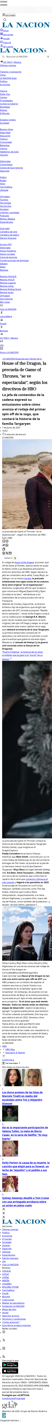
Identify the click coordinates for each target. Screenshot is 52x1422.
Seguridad (5, 132)
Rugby (3, 180)
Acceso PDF (6, 244)
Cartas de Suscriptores (11, 167)
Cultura (3, 139)
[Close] (3, 1209)
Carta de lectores (8, 257)
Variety (27, 578)
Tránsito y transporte (10, 71)
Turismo (4, 199)
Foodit (6, 38)
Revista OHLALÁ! (8, 276)
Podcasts (4, 215)
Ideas (2, 266)
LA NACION (8, 358)
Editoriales (5, 161)
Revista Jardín (7, 292)
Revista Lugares (8, 282)
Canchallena (6, 186)
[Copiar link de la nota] (3, 549)
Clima (3, 75)
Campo (3, 97)
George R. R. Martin (15, 1052)
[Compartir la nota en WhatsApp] (7, 545)
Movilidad (5, 107)
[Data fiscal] (4, 1417)
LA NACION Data (8, 78)
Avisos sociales (7, 254)
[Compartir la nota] (3, 545)
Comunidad (6, 142)
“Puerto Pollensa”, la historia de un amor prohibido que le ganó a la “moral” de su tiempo (22, 656)
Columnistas (6, 164)
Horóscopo (5, 206)
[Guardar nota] (3, 541)
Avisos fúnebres (8, 250)
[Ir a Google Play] (10, 1366)
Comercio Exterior (9, 103)
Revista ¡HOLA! (7, 279)
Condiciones (8, 1398)
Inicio (6, 30)
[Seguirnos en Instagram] (3, 1349)
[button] (26, 201)
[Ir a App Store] (10, 1372)
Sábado (4, 263)
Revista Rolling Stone (10, 289)
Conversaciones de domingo (14, 260)
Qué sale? (5, 228)
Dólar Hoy (5, 94)
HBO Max (10, 1049)
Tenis (2, 183)
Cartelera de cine (8, 231)
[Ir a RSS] (3, 1357)
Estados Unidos (8, 119)
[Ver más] (3, 1056)
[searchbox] (25, 56)
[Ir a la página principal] (26, 26)
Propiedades (6, 100)
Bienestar (5, 145)
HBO (4, 1046)
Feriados (4, 209)
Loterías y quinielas (9, 212)
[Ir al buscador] (4, 19)
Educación (5, 135)
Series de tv (35, 358)
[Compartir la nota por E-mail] (10, 553)
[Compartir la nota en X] (7, 553)
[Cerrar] (45, 51)
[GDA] (10, 1408)
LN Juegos (5, 196)
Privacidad (20, 1398)
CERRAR (3, 2)
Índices (3, 110)
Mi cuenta (8, 46)
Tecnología (5, 202)
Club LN (7, 42)
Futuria (3, 91)
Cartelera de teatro (9, 234)
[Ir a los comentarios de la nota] (7, 541)
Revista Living (7, 286)
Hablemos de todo (9, 151)
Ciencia (3, 148)
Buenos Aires (6, 129)
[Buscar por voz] (48, 56)
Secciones (8, 34)
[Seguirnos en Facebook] (3, 1332)
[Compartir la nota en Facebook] (3, 553)
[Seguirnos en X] (3, 1340)
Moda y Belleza (7, 218)
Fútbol (3, 177)
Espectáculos (22, 358)
